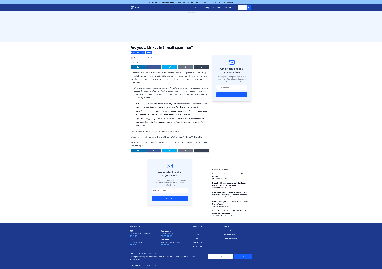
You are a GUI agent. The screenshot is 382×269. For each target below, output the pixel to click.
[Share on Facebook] (153, 67)
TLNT (132, 240)
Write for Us (197, 243)
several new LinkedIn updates (161, 73)
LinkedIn (149, 52)
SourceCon (166, 231)
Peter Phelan (216, 206)
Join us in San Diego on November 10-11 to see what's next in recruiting (191, 2)
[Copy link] (201, 67)
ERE (131, 231)
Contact (195, 239)
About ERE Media (199, 231)
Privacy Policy (229, 231)
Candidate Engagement (137, 52)
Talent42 (165, 240)
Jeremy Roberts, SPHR (144, 58)
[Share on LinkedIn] (138, 67)
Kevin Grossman (217, 178)
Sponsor (196, 235)
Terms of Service (230, 235)
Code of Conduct (230, 239)
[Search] (249, 7)
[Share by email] (185, 67)
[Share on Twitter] (169, 67)
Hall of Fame (197, 247)
